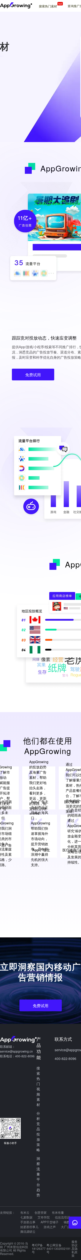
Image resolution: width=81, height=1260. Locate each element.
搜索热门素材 (50, 5)
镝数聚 (68, 1222)
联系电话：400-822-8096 (17, 1056)
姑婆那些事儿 (29, 1227)
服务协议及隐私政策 (74, 1248)
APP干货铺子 (50, 1222)
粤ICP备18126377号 (39, 1248)
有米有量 (58, 1212)
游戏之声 (50, 1227)
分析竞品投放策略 (38, 1131)
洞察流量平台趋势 (38, 1176)
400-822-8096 (65, 1058)
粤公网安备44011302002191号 (58, 1248)
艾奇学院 (44, 1217)
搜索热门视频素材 (38, 1086)
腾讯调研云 (27, 1231)
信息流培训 (62, 1217)
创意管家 (41, 1212)
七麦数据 (26, 1217)
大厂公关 (67, 1227)
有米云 (24, 1212)
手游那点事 (27, 1222)
